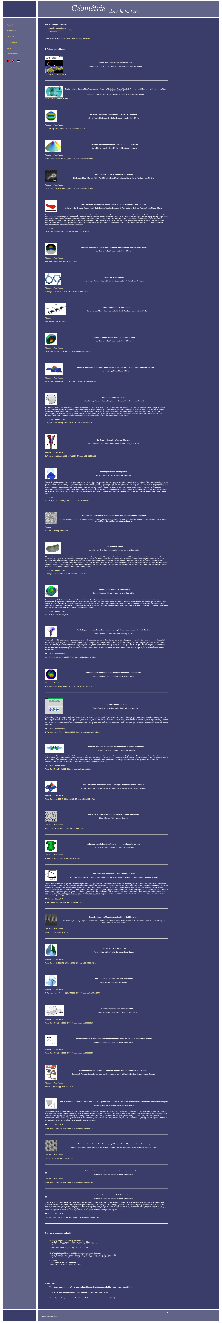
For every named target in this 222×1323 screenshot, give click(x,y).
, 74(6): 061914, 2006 (58, 1128)
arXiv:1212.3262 (81, 574)
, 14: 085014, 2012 (57, 657)
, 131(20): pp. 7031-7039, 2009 (63, 902)
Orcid (73, 39)
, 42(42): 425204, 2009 (62, 858)
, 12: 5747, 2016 (55, 322)
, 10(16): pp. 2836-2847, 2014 (60, 456)
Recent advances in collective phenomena (66, 1240)
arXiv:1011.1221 (84, 769)
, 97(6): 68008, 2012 (58, 686)
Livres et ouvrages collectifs (60, 30)
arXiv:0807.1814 (89, 963)
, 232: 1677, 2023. (72, 1247)
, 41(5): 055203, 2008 (62, 993)
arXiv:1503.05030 (89, 382)
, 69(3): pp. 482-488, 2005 (61, 1217)
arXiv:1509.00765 (83, 352)
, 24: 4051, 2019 (58, 159)
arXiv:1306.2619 (83, 501)
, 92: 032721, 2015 (57, 352)
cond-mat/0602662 (85, 1128)
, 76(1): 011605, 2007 (58, 1023)
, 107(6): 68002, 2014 (59, 423)
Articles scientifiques (57, 28)
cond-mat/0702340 (85, 1053)
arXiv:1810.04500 (82, 232)
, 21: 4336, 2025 (55, 74)
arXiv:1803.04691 (86, 189)
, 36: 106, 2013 (56, 574)
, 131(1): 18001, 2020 (54, 129)
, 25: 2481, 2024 (57, 99)
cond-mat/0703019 (85, 1023)
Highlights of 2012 (88, 657)
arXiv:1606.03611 (81, 292)
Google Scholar (84, 39)
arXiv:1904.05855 (86, 159)
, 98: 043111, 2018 (56, 232)
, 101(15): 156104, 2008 (60, 963)
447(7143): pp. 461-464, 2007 (59, 1087)
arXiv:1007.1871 (88, 799)
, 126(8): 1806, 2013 (56, 531)
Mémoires (53, 32)
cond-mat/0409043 (91, 1217)
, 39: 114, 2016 (56, 292)
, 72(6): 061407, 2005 (58, 1182)
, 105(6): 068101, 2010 (59, 799)
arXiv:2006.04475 (78, 129)
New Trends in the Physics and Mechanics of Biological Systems (75, 1253)
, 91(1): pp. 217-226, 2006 (59, 1158)
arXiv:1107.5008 (93, 732)
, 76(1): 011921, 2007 (58, 1053)
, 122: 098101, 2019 (58, 189)
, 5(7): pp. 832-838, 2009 (56, 932)
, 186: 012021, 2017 (61, 262)
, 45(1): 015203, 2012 (62, 732)
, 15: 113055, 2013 (57, 501)
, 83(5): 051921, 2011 (58, 769)
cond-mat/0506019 (85, 1182)
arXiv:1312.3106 (90, 456)
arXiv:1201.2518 (86, 686)
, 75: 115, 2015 (60, 382)
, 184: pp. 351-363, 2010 (64, 828)
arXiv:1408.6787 (87, 423)
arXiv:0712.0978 (93, 993)
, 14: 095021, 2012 (57, 615)
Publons (66, 39)
